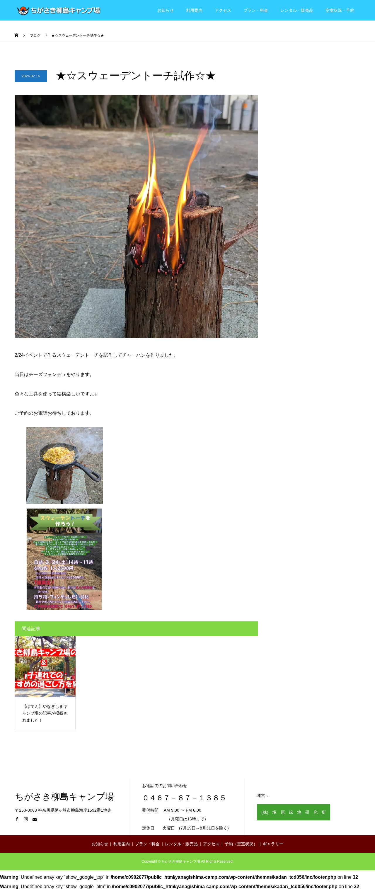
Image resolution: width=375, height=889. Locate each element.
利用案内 (194, 10)
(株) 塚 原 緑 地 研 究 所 (293, 812)
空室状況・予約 (339, 10)
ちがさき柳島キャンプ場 (64, 796)
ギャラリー (273, 844)
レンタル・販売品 (296, 10)
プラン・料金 (255, 10)
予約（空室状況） (241, 844)
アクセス (223, 10)
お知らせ (165, 10)
